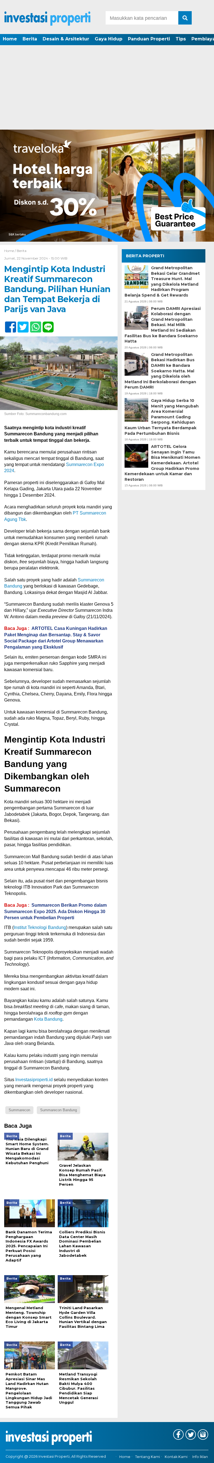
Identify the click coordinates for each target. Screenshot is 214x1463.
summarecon (19, 1110)
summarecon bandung (58, 1110)
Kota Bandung (48, 1019)
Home (10, 39)
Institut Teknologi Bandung (40, 927)
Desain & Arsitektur (66, 39)
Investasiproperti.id (34, 1079)
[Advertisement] (107, 88)
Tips (181, 39)
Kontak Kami (176, 1457)
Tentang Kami (147, 1457)
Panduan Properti (149, 39)
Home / (10, 251)
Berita (30, 39)
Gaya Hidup (108, 39)
